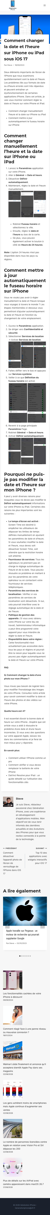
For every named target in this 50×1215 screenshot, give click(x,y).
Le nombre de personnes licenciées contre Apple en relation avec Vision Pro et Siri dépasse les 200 (25, 1145)
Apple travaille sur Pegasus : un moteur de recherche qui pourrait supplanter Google (22, 934)
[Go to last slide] (7, 925)
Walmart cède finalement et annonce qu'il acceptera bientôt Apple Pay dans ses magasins (24, 1067)
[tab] (20, 956)
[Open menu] (44, 5)
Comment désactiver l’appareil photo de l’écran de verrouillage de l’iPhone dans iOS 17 (12, 861)
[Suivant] (42, 925)
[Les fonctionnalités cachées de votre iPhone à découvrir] (25, 980)
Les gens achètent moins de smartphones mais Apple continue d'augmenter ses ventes (25, 1106)
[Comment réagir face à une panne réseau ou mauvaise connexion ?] (25, 1015)
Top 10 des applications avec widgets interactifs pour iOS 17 (37, 855)
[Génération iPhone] (12, 5)
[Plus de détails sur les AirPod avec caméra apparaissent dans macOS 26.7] (25, 1167)
